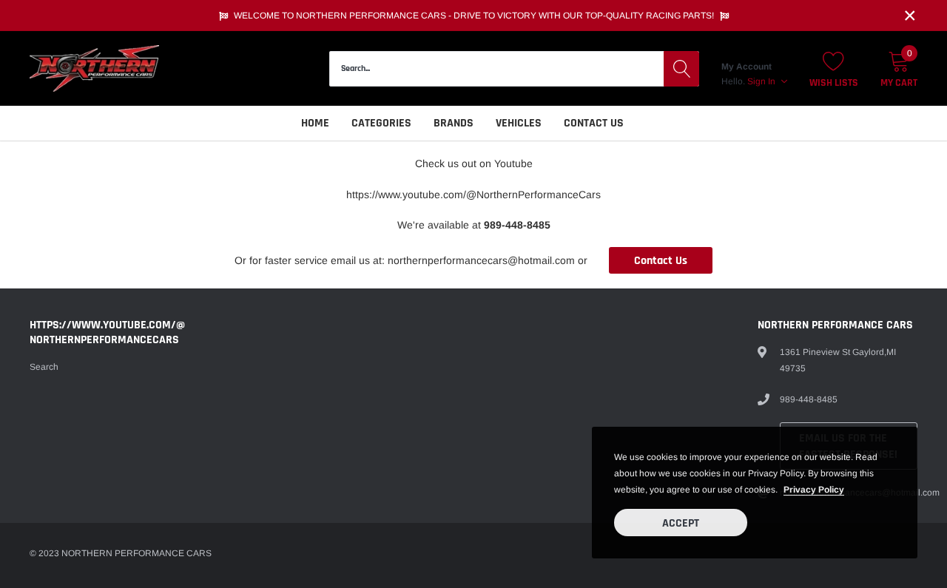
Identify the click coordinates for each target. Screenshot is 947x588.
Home (315, 123)
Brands (454, 123)
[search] (681, 69)
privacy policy (813, 489)
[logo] (94, 68)
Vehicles (519, 123)
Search (44, 367)
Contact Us (594, 123)
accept (680, 523)
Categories (381, 123)
